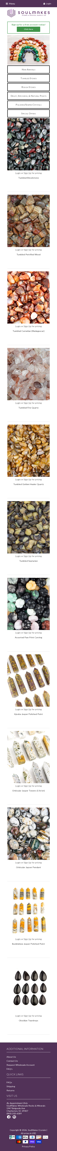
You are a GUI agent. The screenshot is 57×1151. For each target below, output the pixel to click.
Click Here (28, 29)
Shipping (11, 1086)
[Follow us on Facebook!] (9, 1117)
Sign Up (27, 173)
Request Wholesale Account (21, 1065)
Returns (11, 1090)
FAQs (9, 1082)
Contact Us (12, 1061)
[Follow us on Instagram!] (15, 1117)
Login (48, 3)
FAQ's (10, 1069)
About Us (11, 1057)
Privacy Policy (28, 1146)
